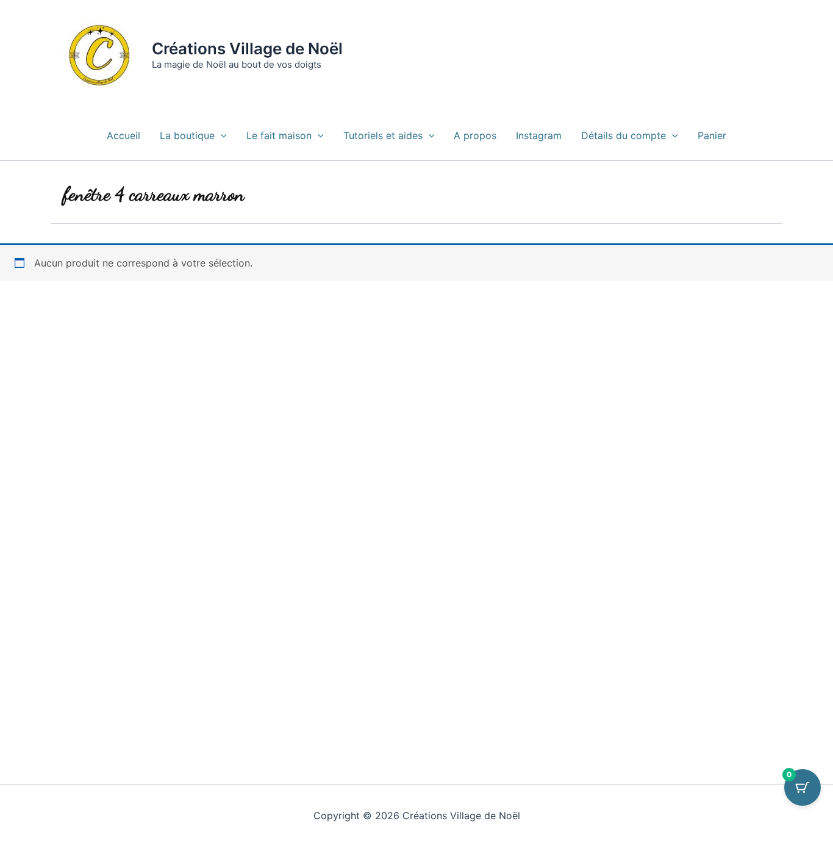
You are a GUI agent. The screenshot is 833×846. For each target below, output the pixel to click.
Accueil (123, 135)
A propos (475, 135)
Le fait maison (279, 135)
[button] (221, 135)
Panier (712, 135)
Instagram (539, 135)
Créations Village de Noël (247, 48)
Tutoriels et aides (383, 135)
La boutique (187, 135)
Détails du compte (623, 135)
